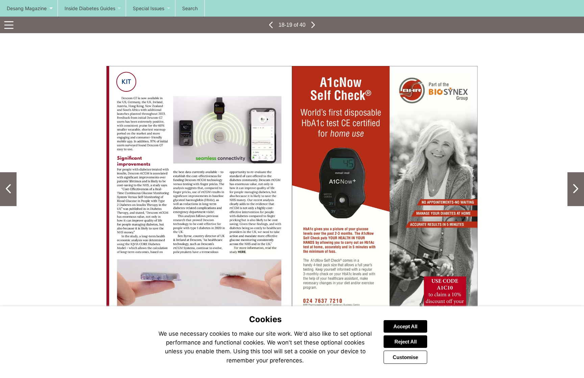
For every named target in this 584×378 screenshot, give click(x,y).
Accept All (405, 326)
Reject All (405, 341)
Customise (405, 357)
